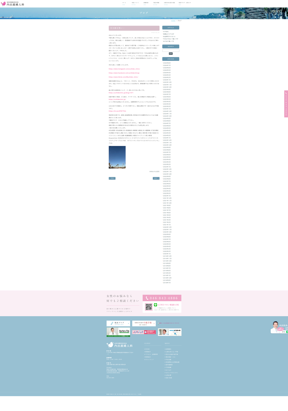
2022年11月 (167, 171)
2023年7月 (167, 152)
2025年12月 (167, 82)
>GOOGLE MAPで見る (113, 372)
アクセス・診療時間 (151, 354)
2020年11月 (167, 229)
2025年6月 (167, 96)
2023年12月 (167, 140)
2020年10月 (167, 232)
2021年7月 (167, 210)
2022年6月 (167, 183)
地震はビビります (168, 34)
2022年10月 (167, 174)
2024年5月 (167, 128)
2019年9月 (167, 263)
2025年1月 (167, 108)
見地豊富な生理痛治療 (172, 362)
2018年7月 (167, 282)
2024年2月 (167, 135)
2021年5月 (167, 215)
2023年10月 (167, 145)
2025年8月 (167, 92)
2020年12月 (167, 227)
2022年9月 (167, 176)
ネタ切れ (166, 31)
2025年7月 (167, 94)
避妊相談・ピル (170, 357)
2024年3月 (167, 133)
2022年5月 (167, 186)
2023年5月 (167, 157)
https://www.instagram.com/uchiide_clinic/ (124, 69)
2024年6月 (167, 125)
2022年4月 (167, 188)
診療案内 (168, 349)
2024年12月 (167, 111)
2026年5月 (167, 70)
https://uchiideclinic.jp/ (117, 99)
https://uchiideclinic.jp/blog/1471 (121, 92)
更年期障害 (169, 364)
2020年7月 (167, 239)
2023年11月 (167, 142)
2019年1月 (167, 275)
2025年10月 (167, 87)
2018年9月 (167, 280)
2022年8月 (167, 179)
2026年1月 (167, 79)
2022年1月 (167, 195)
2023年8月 (167, 150)
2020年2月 (167, 251)
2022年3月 (167, 191)
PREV (112, 178)
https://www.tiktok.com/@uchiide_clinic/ (123, 77)
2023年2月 (167, 164)
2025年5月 (167, 99)
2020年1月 (167, 253)
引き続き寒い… (117, 28)
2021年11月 (167, 200)
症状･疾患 (169, 377)
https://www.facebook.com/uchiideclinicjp (124, 73)
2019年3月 (167, 273)
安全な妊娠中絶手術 (172, 354)
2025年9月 (167, 89)
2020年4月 (167, 246)
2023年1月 (167, 166)
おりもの (168, 370)
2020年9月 (167, 234)
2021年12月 (167, 198)
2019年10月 (167, 261)
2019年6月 (167, 270)
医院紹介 (148, 351)
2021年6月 (167, 212)
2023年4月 (167, 159)
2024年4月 (167, 130)
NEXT (155, 178)
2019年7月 (167, 268)
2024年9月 (167, 118)
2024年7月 (167, 123)
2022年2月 (167, 193)
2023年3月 (167, 162)
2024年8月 (167, 121)
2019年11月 (167, 258)
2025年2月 (167, 106)
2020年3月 (167, 248)
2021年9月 (167, 205)
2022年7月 (167, 181)
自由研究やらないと (169, 36)
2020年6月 (167, 241)
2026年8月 (167, 63)
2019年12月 (167, 256)
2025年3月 (167, 104)
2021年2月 (167, 222)
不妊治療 (168, 359)
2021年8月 (167, 207)
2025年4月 (167, 101)
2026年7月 (167, 65)
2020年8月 (167, 236)
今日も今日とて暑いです (170, 39)
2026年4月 (167, 72)
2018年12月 (167, 278)
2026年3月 (167, 75)
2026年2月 (167, 77)
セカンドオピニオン (172, 372)
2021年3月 (167, 220)
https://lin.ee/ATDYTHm (117, 111)
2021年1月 (167, 224)
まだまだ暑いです (168, 41)
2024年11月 (167, 113)
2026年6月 (167, 67)
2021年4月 (167, 217)
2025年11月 (167, 84)
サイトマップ (149, 359)
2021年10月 (167, 203)
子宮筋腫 (168, 367)
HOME (173, 20)
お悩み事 (168, 375)
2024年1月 (167, 137)
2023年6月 (167, 154)
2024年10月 (167, 116)
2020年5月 (167, 244)
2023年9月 (167, 147)
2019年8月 (167, 265)
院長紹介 (148, 357)
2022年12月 (167, 169)
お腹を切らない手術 (172, 351)
